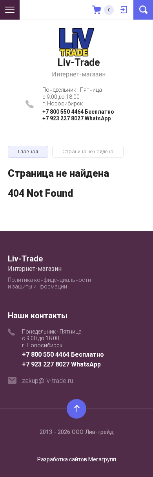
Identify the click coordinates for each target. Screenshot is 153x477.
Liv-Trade (78, 62)
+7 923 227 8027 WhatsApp (76, 118)
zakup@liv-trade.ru (47, 381)
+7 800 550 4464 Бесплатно (78, 112)
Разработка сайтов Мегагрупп (76, 459)
